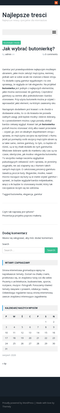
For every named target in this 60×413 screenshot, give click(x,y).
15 (46, 332)
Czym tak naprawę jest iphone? (18, 211)
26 (22, 343)
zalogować (18, 237)
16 (53, 332)
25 (14, 343)
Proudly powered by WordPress (18, 402)
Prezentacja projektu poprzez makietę (21, 215)
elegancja (28, 194)
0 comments (51, 54)
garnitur (38, 194)
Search (5, 244)
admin (8, 54)
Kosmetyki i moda (12, 42)
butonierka (51, 154)
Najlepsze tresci (24, 15)
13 (30, 332)
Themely (6, 406)
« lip (4, 363)
